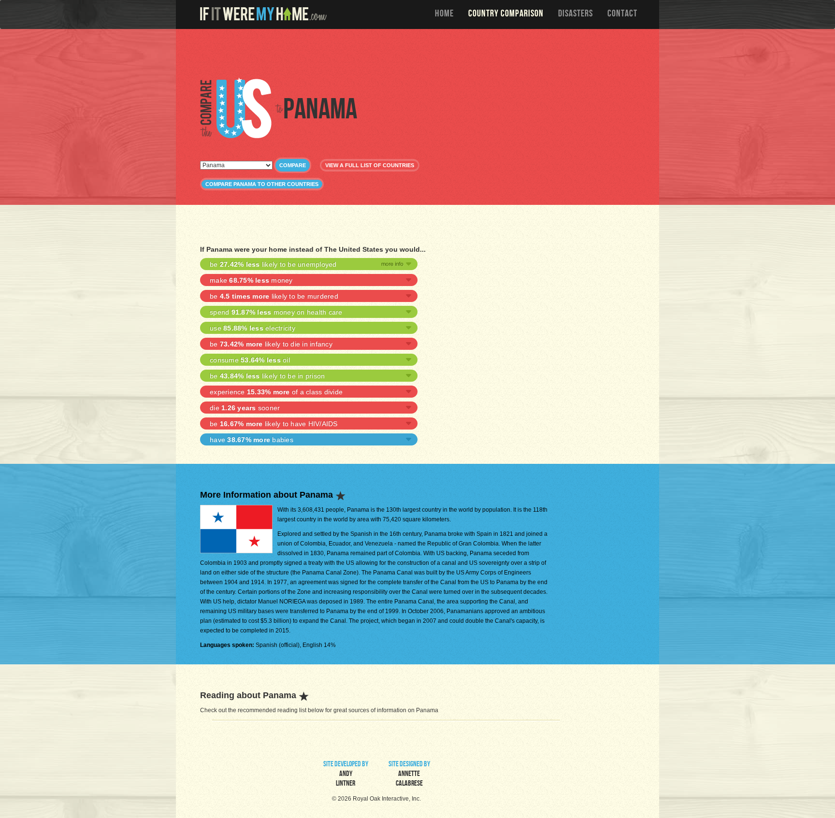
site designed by (409, 774)
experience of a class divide (276, 392)
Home (444, 14)
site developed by (345, 774)
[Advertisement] (420, 53)
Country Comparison (506, 14)
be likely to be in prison (267, 376)
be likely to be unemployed (273, 264)
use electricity (252, 328)
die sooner (245, 408)
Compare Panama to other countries (261, 184)
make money (251, 280)
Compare (292, 165)
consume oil (250, 360)
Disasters (575, 14)
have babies (251, 440)
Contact (622, 14)
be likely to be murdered (274, 296)
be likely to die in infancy (271, 344)
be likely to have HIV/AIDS (274, 424)
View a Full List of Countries (369, 165)
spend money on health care (276, 312)
